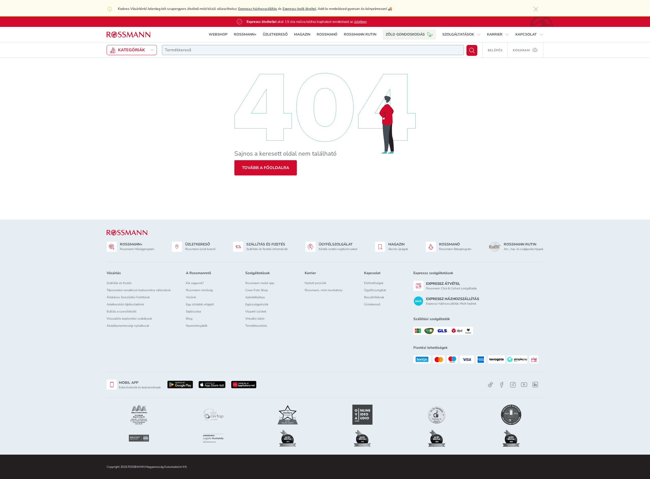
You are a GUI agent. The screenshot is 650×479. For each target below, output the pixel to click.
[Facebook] (502, 385)
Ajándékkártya (255, 297)
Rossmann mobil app (259, 283)
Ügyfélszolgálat (375, 290)
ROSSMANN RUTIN (360, 34)
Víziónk (191, 297)
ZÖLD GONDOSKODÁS (405, 34)
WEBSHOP (218, 34)
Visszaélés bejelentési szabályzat (129, 319)
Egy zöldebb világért (200, 304)
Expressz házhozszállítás (257, 8)
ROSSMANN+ (245, 34)
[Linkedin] (535, 385)
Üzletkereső (372, 304)
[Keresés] (471, 50)
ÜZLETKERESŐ (275, 34)
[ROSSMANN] (127, 233)
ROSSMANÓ (327, 34)
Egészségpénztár (256, 304)
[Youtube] (524, 385)
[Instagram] (513, 385)
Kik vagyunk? (195, 283)
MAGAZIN (302, 34)
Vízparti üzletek (255, 311)
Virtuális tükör (255, 319)
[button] (461, 34)
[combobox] (313, 50)
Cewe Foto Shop (256, 290)
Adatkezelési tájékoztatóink (125, 304)
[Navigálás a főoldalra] (128, 34)
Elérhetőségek (373, 283)
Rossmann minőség (199, 290)
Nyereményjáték (196, 326)
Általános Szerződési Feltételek (128, 297)
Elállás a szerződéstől (122, 311)
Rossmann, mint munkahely (324, 290)
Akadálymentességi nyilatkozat (128, 326)
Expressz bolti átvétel (299, 8)
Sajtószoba (193, 311)
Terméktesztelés (256, 326)
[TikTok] (491, 385)
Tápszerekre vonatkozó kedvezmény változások (139, 290)
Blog (189, 319)
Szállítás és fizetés (119, 283)
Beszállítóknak (374, 297)
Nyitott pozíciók (315, 283)
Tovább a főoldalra (265, 168)
